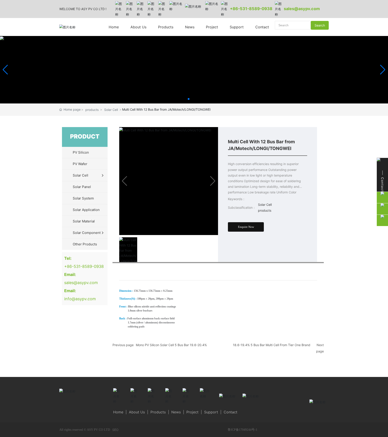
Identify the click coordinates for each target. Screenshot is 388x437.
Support (211, 412)
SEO (115, 430)
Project (192, 412)
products (92, 110)
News (176, 412)
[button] (189, 99)
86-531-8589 (246, 8)
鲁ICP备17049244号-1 (242, 429)
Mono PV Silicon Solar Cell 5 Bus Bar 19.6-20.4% (171, 345)
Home (118, 412)
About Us (137, 412)
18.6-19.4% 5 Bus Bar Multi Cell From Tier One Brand (271, 345)
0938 (267, 8)
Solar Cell (111, 110)
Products (158, 412)
